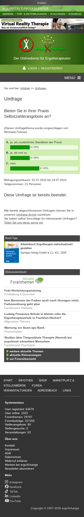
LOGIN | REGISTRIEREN (45, 68)
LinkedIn (15, 496)
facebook (15, 486)
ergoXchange (70, 508)
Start (8, 380)
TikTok (14, 491)
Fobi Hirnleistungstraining (22, 290)
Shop (43, 380)
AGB (8, 453)
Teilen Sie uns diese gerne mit (23, 222)
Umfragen (40, 88)
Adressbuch (47, 390)
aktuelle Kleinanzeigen (25, 355)
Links (67, 390)
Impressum (12, 449)
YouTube (15, 501)
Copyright (37, 508)
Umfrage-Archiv (26, 214)
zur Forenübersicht (23, 358)
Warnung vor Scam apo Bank (24, 327)
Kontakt (10, 445)
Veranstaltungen (17, 390)
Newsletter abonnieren (19, 468)
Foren (37, 385)
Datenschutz (13, 457)
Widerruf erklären (16, 460)
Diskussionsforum (16, 271)
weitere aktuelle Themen (26, 351)
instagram (16, 482)
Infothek (25, 88)
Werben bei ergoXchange (21, 464)
